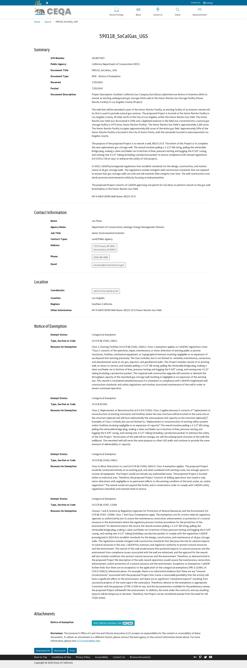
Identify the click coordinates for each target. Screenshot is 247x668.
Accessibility (101, 657)
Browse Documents (140, 657)
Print (72, 650)
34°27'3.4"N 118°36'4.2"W (106, 291)
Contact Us (195, 2)
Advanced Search (200, 14)
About (138, 14)
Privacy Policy (83, 657)
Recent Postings (117, 14)
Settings (209, 3)
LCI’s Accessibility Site (88, 640)
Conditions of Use (61, 657)
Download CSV (43, 650)
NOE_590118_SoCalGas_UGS (113, 623)
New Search (59, 650)
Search (177, 14)
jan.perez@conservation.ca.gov (109, 265)
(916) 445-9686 (101, 257)
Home (37, 21)
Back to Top (40, 657)
